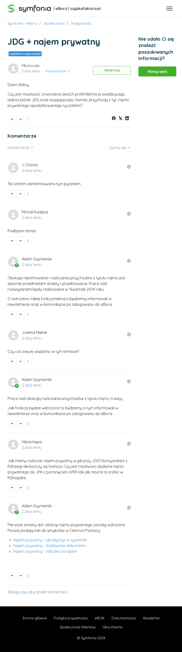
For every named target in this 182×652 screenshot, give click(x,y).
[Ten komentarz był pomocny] (12, 193)
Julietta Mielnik (34, 332)
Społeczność (54, 23)
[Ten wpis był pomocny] (12, 119)
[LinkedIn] (127, 118)
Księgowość (81, 23)
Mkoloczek (31, 65)
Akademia (151, 618)
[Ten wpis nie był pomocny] (20, 119)
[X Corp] (120, 118)
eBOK (100, 618)
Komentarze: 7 (57, 71)
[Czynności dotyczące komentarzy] (129, 166)
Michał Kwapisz (35, 212)
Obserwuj (112, 70)
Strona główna (35, 618)
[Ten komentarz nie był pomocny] (20, 193)
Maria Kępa (32, 441)
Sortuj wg (118, 147)
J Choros (30, 164)
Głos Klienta (112, 627)
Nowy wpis (157, 71)
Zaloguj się (17, 592)
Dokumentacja (124, 618)
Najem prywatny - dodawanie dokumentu (49, 545)
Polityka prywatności (71, 618)
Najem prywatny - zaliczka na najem (45, 551)
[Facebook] (114, 118)
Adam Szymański (37, 259)
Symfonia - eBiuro (22, 23)
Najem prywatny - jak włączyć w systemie (49, 540)
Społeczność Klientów (78, 627)
